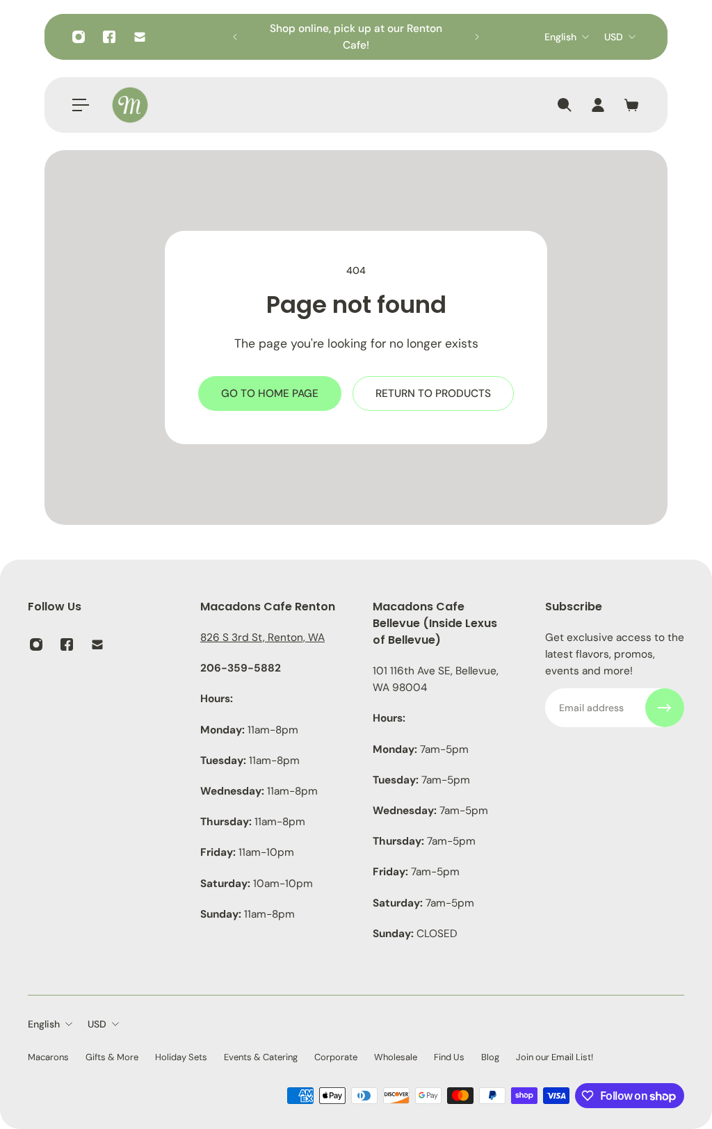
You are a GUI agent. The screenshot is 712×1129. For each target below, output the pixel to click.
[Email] (139, 37)
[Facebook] (109, 37)
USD (613, 37)
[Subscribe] (664, 707)
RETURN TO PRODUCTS (433, 393)
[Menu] (81, 105)
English (560, 37)
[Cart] (631, 105)
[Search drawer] (564, 105)
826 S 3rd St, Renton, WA (262, 637)
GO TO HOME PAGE (269, 393)
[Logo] (130, 105)
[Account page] (598, 105)
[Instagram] (78, 37)
